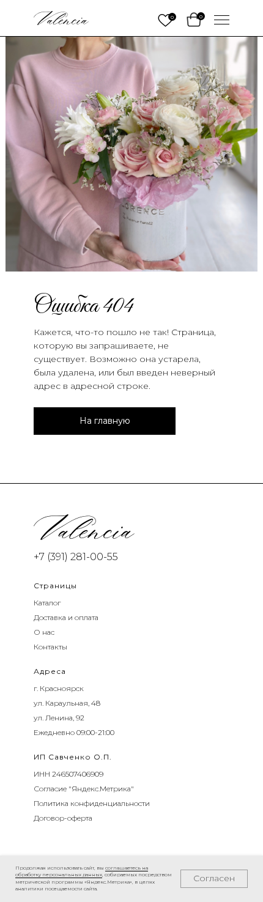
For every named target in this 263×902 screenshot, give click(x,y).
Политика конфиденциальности (92, 803)
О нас (44, 632)
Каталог (47, 602)
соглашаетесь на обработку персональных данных (81, 871)
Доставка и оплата (66, 617)
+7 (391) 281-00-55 (76, 557)
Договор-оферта (63, 818)
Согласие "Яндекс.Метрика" (84, 788)
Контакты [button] (50, 646)
